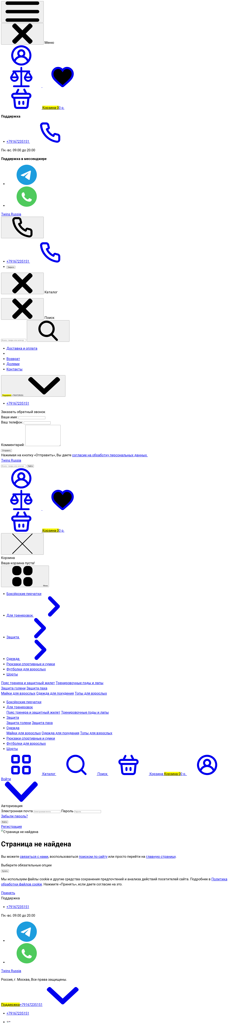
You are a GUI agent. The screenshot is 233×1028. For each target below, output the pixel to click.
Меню (45, 586)
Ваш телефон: (12, 422)
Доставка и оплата (21, 348)
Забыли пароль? (14, 816)
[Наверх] (21, 801)
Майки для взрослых (18, 693)
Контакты (14, 369)
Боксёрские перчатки (23, 702)
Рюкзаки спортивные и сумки (30, 738)
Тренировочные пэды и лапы (79, 683)
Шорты (12, 749)
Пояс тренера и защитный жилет (28, 683)
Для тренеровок (19, 707)
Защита (12, 717)
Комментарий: (13, 445)
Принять (8, 893)
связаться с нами (34, 857)
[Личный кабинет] (21, 487)
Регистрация (11, 827)
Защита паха (36, 688)
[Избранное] (62, 509)
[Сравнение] (21, 509)
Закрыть (11, 267)
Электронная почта (17, 811)
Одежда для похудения (55, 693)
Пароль (67, 811)
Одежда (12, 728)
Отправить (6, 451)
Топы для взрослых (91, 693)
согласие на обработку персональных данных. (110, 455)
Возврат (13, 359)
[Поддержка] (22, 227)
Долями (13, 364)
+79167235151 (18, 141)
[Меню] (22, 12)
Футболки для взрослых (26, 743)
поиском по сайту (93, 857)
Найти (30, 466)
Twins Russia (11, 214)
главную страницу (161, 857)
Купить (5, 871)
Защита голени (13, 688)
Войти (4, 822)
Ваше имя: (9, 417)
